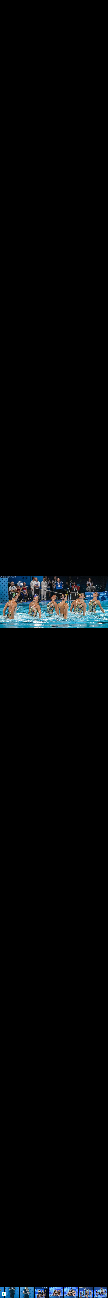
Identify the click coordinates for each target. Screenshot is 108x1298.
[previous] (3, 646)
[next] (104, 646)
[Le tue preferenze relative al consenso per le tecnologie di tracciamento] (4, 1294)
